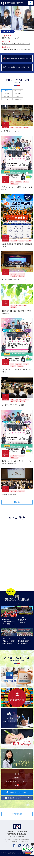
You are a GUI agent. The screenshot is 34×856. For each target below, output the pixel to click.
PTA (7, 99)
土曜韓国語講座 (18, 99)
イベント (6, 96)
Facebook (14, 845)
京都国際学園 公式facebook (18, 798)
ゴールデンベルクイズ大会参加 (12, 405)
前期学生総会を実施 (8, 495)
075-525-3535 (13, 841)
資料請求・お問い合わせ (18, 792)
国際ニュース (17, 90)
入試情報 (6, 93)
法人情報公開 (17, 814)
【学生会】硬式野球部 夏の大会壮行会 (15, 279)
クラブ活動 (17, 93)
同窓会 (17, 96)
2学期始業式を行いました (10, 131)
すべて (6, 90)
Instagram (19, 845)
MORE (17, 502)
